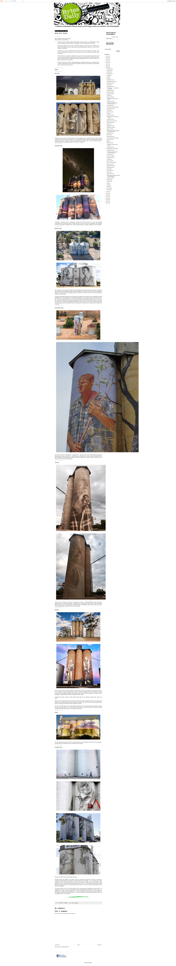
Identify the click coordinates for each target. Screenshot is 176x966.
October (108, 72)
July (108, 76)
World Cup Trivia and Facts (112, 120)
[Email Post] (70, 902)
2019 (107, 65)
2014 (107, 196)
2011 (107, 201)
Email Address (109, 38)
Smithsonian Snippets (111, 127)
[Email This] (72, 903)
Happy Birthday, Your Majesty (112, 148)
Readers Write (109, 181)
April (108, 184)
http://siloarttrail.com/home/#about (61, 39)
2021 (107, 62)
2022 (107, 61)
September (109, 73)
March (108, 186)
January (108, 189)
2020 (107, 64)
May (108, 183)
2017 (107, 191)
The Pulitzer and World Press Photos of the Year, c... (112, 103)
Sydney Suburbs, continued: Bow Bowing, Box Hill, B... (113, 131)
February (108, 188)
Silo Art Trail (109, 124)
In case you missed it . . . (111, 156)
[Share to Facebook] (76, 903)
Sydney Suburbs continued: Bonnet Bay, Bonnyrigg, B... (113, 176)
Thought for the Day (110, 79)
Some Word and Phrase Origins (113, 138)
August (108, 75)
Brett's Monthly (109, 179)
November (109, 70)
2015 (107, 194)
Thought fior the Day (110, 173)
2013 (107, 198)
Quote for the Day (110, 105)
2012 (107, 199)
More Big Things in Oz (111, 165)
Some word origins (110, 92)
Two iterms (109, 113)
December (109, 68)
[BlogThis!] (73, 903)
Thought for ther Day (110, 108)
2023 (107, 59)
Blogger (90, 962)
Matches (108, 141)
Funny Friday (109, 84)
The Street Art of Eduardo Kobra (113, 107)
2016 (107, 193)
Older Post (99, 944)
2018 (107, 67)
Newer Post (57, 944)
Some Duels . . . (110, 95)
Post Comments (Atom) (64, 946)
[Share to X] (74, 903)
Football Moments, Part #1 (111, 81)
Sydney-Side (109, 172)
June (108, 78)
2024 (107, 57)
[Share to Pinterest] (77, 903)
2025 (107, 56)
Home (78, 944)
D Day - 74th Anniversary (111, 162)
